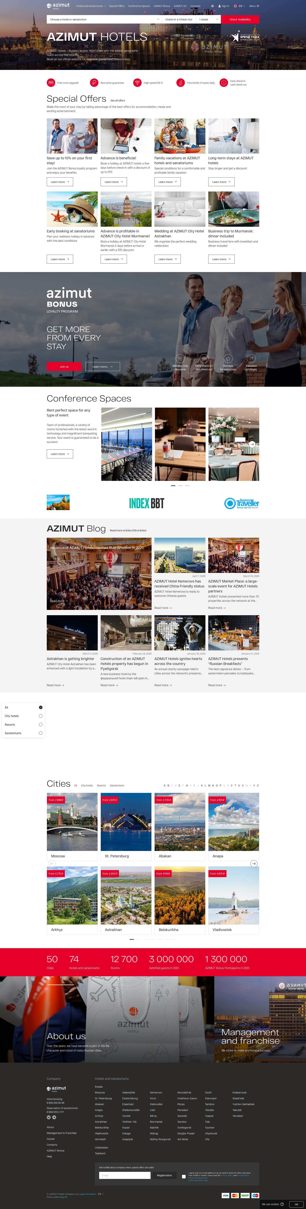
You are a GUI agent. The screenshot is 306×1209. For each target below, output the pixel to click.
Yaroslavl (238, 1115)
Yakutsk (237, 1109)
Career (51, 1138)
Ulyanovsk (211, 1133)
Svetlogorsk (184, 1127)
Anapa (99, 1109)
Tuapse (209, 1115)
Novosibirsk (184, 1092)
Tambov (209, 1104)
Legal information (88, 1194)
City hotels (87, 785)
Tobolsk (209, 1109)
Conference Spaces (139, 5)
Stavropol (210, 1098)
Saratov (182, 1121)
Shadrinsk (238, 1098)
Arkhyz (99, 1115)
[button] (173, 485)
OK (296, 1204)
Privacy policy (227, 1175)
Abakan (99, 1104)
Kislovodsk (156, 1104)
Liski (152, 1109)
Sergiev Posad (185, 1133)
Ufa (207, 1139)
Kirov (153, 1098)
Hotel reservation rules (198, 1180)
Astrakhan (101, 1121)
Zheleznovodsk (131, 1109)
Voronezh (100, 1139)
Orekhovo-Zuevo (187, 1098)
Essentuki (128, 1104)
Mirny (153, 1115)
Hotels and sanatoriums (89, 5)
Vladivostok (101, 1133)
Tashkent (100, 1153)
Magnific (63, 1197)
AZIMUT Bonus (162, 5)
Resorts (101, 785)
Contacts (195, 5)
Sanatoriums (117, 785)
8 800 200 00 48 (55, 1102)
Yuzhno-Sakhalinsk (243, 1104)
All (75, 785)
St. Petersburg (103, 1098)
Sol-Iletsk (182, 1139)
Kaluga (126, 1133)
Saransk (182, 1115)
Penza (181, 1104)
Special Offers (116, 5)
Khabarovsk (240, 1092)
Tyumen (209, 1127)
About (50, 1127)
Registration (164, 1175)
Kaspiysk (127, 1139)
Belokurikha (102, 1127)
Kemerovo (156, 1092)
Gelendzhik (128, 1092)
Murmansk (156, 1121)
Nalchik (154, 1127)
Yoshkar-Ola (129, 1121)
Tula (207, 1121)
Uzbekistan (101, 1147)
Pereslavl (182, 1109)
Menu (252, 5)
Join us (64, 366)
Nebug (154, 1133)
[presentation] (108, 444)
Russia (99, 1086)
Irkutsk (126, 1115)
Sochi (208, 1092)
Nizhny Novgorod (160, 1139)
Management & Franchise (61, 1132)
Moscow (100, 1092)
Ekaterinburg (130, 1098)
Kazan (126, 1127)
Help (49, 1156)
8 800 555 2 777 (55, 1111)
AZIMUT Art (180, 5)
